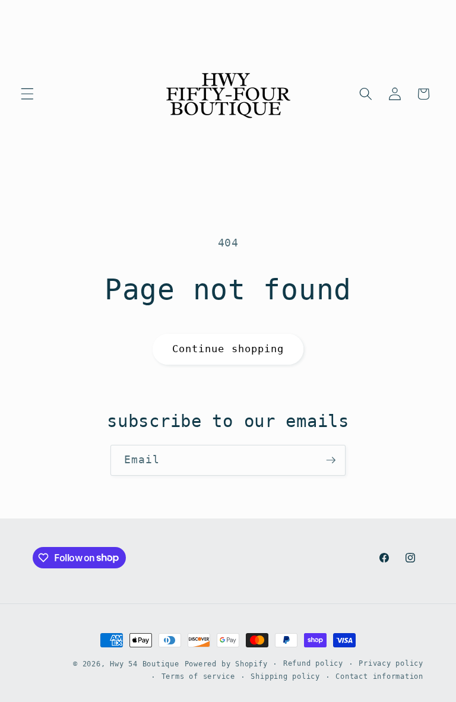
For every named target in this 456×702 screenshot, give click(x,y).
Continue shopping (228, 349)
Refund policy (313, 663)
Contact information (379, 676)
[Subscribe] (330, 460)
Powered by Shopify (226, 664)
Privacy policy (391, 663)
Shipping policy (285, 676)
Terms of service (198, 676)
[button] (27, 94)
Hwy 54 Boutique (144, 664)
